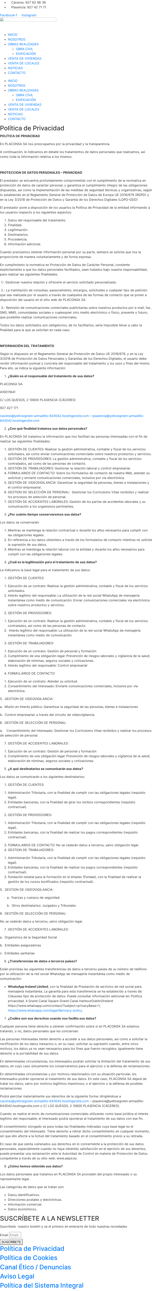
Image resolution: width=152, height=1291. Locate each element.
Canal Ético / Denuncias (35, 1267)
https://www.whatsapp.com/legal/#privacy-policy (45, 1010)
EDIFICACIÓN (26, 54)
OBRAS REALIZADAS (23, 44)
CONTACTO (17, 73)
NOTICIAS (15, 68)
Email (4, 1235)
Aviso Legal (17, 1276)
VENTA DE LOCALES (23, 63)
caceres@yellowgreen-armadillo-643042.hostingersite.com (44, 416)
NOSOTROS (16, 39)
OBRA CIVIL (24, 49)
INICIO (12, 35)
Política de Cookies (28, 1258)
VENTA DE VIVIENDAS (24, 58)
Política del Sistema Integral (42, 1285)
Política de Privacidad (32, 1248)
